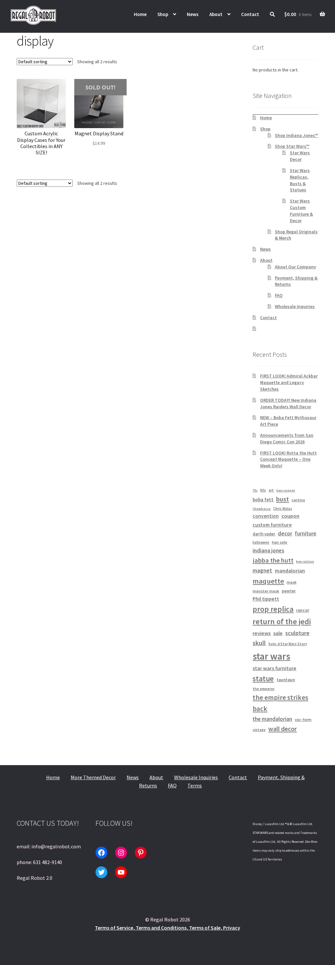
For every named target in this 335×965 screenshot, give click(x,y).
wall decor (282, 728)
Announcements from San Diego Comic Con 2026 (286, 438)
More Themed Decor (93, 777)
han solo (279, 542)
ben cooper (285, 490)
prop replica (273, 609)
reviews (262, 633)
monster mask (266, 591)
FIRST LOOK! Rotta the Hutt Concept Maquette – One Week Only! (288, 459)
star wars (271, 656)
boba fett (263, 499)
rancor (302, 610)
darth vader (264, 534)
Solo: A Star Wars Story (287, 644)
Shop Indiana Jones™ (296, 135)
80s (263, 490)
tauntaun (285, 680)
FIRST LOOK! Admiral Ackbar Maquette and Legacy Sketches (289, 382)
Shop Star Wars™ (292, 146)
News (193, 14)
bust (282, 499)
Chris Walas (282, 508)
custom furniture (272, 525)
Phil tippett (266, 598)
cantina (298, 499)
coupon (290, 515)
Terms (194, 785)
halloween (261, 542)
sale (278, 633)
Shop (162, 14)
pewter (289, 591)
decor (285, 533)
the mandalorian (272, 719)
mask (291, 582)
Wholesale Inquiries (295, 306)
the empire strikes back (280, 703)
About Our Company (295, 267)
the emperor (263, 688)
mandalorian (290, 570)
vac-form (303, 719)
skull (259, 643)
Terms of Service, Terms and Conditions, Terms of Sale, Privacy (167, 927)
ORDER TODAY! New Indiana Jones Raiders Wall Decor (288, 403)
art (271, 490)
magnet (262, 570)
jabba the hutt (273, 560)
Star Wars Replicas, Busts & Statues (300, 180)
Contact (250, 14)
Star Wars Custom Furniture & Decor (301, 210)
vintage (259, 729)
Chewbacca (262, 509)
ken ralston (305, 561)
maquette (268, 581)
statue (263, 678)
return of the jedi (282, 622)
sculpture (297, 633)
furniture (305, 533)
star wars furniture (274, 668)
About (215, 14)
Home (140, 14)
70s (255, 490)
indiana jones (268, 550)
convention (266, 516)
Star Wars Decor (300, 156)
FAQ (279, 295)
